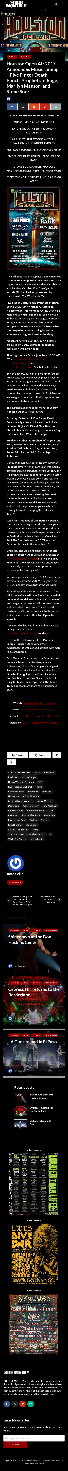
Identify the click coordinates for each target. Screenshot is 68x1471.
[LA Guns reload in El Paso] (34, 1052)
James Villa (16, 99)
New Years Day (50, 805)
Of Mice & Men (15, 810)
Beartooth (49, 772)
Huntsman (13, 796)
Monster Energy (31, 805)
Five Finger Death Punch (20, 786)
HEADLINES (24, 57)
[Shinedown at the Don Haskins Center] (34, 948)
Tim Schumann (20, 966)
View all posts (15, 882)
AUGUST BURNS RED (19, 772)
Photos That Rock (31, 815)
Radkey (33, 820)
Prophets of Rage (17, 820)
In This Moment (31, 796)
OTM (50, 810)
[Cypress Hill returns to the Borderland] (34, 1000)
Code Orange (29, 777)
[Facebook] (6, 1404)
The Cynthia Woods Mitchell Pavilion (26, 834)
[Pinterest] (22, 1404)
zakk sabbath (36, 839)
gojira (39, 786)
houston (46, 791)
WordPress (39, 1463)
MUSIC (25, 930)
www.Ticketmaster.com (20, 367)
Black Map (13, 777)
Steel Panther (15, 824)
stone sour (31, 824)
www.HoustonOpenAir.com (29, 359)
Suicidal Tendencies (18, 829)
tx (50, 834)
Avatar (37, 772)
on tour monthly (35, 810)
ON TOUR (36, 930)
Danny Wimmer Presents (21, 782)
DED (40, 782)
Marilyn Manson (44, 801)
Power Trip (49, 815)
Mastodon (13, 805)
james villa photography (20, 801)
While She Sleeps (17, 839)
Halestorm (33, 791)
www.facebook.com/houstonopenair (40, 716)
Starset (45, 820)
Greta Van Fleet (16, 791)
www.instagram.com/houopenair (40, 722)
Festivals (12, 57)
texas (35, 829)
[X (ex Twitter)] (14, 1404)
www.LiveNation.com (19, 363)
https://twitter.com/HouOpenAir (39, 709)
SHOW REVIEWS (51, 930)
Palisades (13, 815)
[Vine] (30, 1404)
